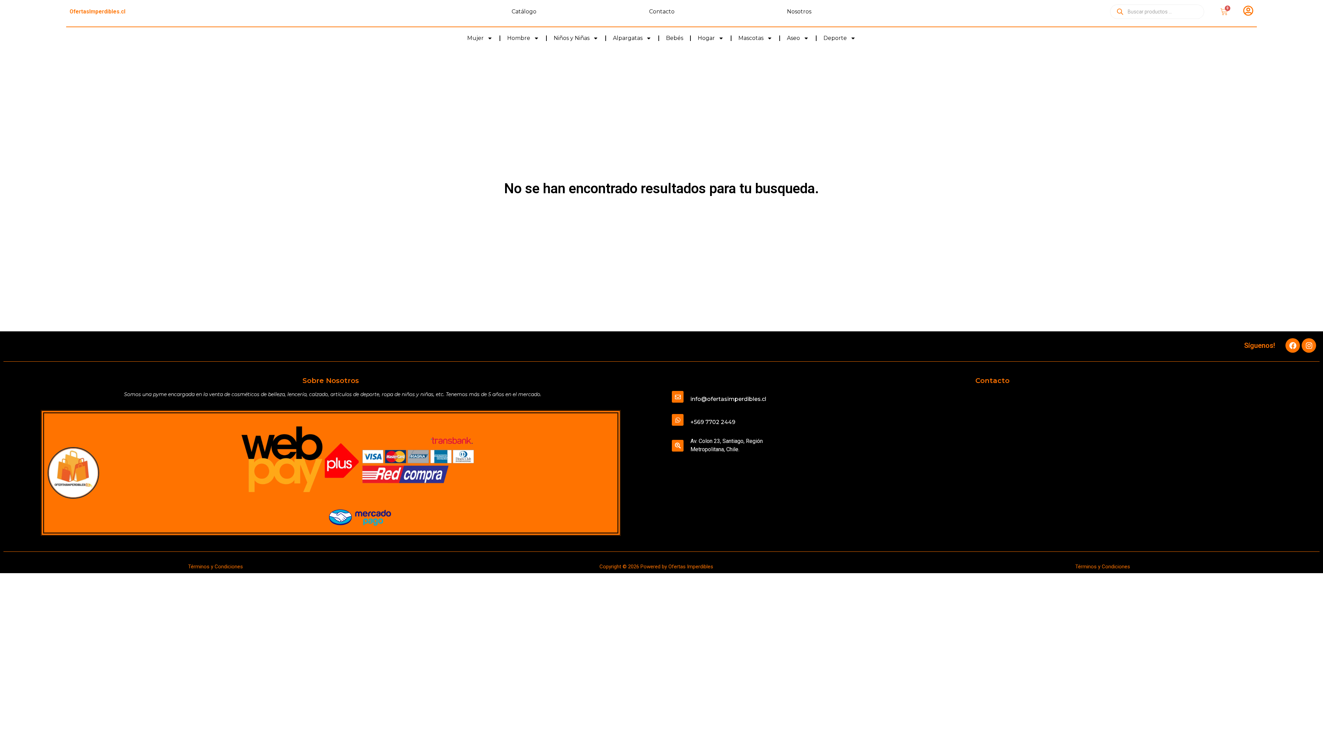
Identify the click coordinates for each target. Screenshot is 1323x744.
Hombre (518, 38)
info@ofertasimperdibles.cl (728, 399)
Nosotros (799, 11)
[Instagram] (1309, 345)
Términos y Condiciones (215, 567)
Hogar (706, 38)
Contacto (662, 11)
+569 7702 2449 (712, 422)
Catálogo (524, 11)
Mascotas (750, 38)
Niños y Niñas (571, 38)
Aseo (793, 38)
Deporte (835, 38)
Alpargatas (628, 38)
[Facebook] (1292, 345)
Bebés (674, 38)
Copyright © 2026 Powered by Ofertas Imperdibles (656, 567)
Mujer (475, 38)
